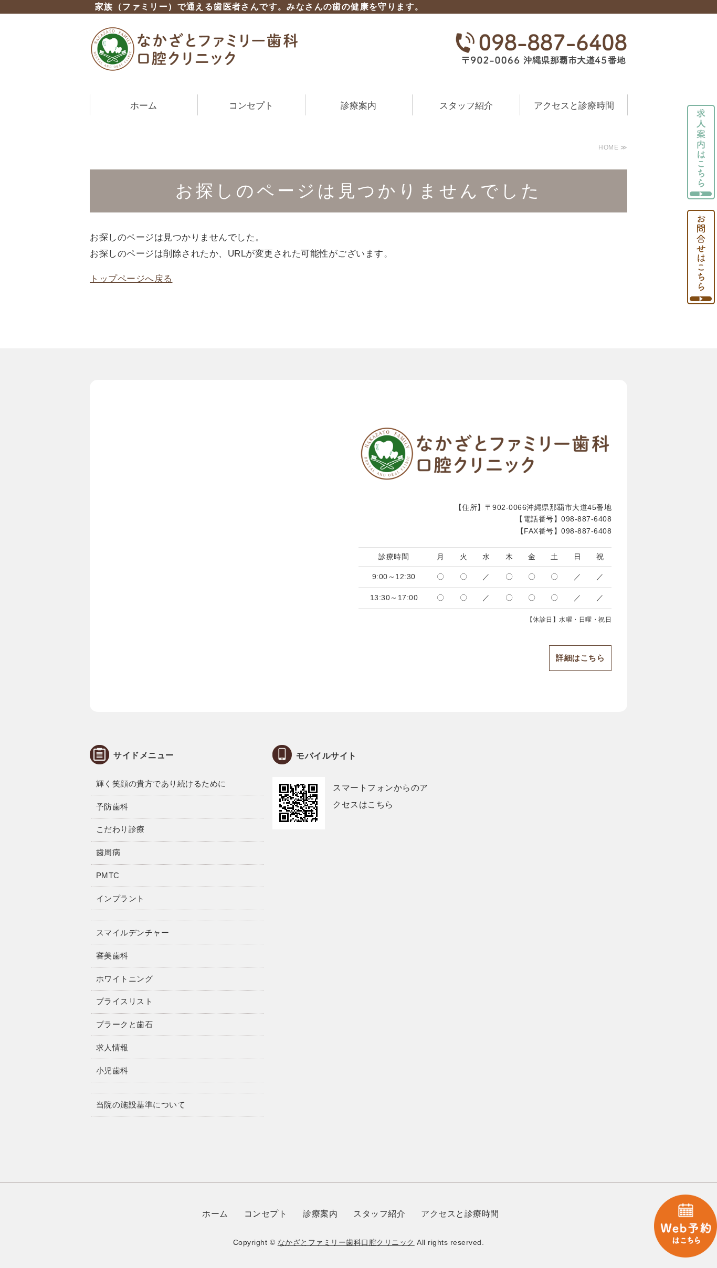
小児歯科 (112, 1070)
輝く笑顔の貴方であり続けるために (161, 783)
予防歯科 (112, 806)
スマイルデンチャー (133, 932)
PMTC (108, 875)
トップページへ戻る (131, 279)
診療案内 (358, 106)
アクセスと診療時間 (574, 106)
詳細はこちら (580, 657)
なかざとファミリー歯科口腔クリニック (346, 1242)
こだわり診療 (120, 829)
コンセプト (251, 106)
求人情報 (112, 1047)
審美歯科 (112, 955)
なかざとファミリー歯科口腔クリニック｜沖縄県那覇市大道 (195, 49)
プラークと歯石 (124, 1024)
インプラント (120, 898)
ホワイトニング (124, 978)
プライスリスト (124, 1001)
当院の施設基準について (141, 1104)
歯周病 (108, 852)
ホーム (143, 106)
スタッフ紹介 (466, 106)
